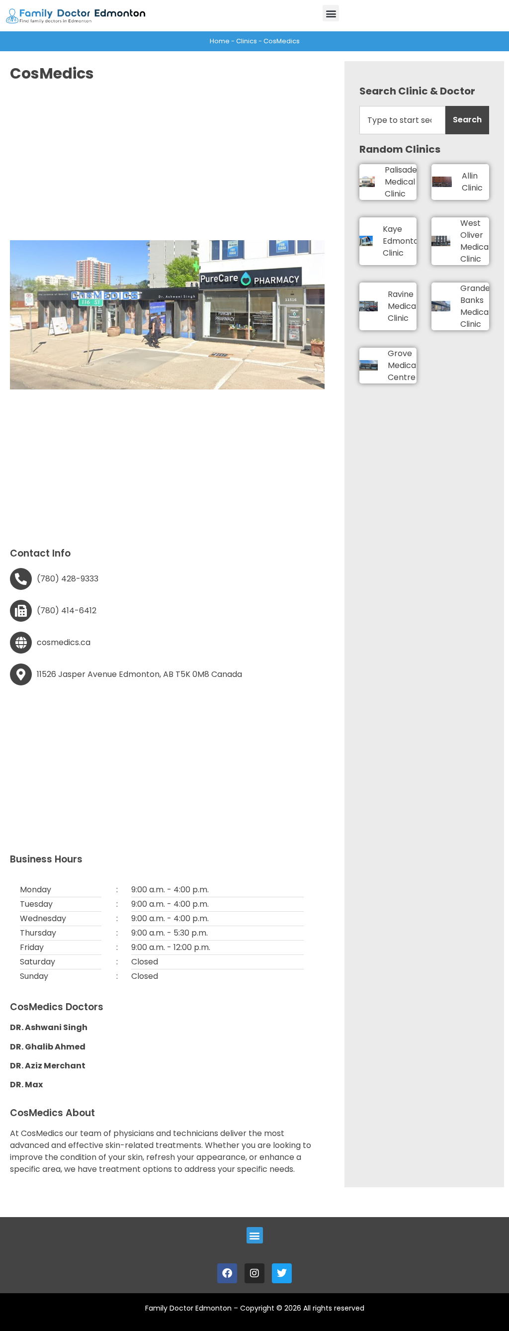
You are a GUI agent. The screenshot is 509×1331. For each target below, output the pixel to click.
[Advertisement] (167, 160)
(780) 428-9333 (67, 578)
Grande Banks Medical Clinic (475, 306)
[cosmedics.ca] (21, 643)
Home (220, 41)
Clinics (246, 41)
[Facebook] (227, 1273)
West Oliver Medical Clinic (475, 241)
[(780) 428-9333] (21, 579)
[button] (331, 13)
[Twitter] (282, 1273)
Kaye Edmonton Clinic (403, 241)
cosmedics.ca (63, 642)
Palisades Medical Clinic (403, 181)
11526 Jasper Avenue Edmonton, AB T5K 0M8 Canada (139, 674)
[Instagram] (254, 1273)
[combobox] (402, 120)
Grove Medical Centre (403, 365)
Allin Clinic (472, 181)
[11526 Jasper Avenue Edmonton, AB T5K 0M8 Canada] (21, 674)
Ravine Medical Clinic (403, 306)
